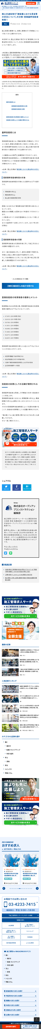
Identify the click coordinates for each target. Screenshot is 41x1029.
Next (37, 888)
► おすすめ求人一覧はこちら (11, 849)
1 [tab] (10, 889)
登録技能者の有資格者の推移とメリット (17, 117)
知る (6, 765)
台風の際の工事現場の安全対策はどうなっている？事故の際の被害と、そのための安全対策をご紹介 (21, 570)
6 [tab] (21, 889)
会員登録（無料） (31, 3)
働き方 (8, 746)
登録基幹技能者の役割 (18, 109)
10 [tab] (30, 889)
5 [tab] (19, 889)
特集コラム (8, 773)
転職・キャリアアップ (13, 750)
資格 (8, 761)
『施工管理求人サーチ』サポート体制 (20, 915)
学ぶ (26, 6)
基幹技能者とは (10, 102)
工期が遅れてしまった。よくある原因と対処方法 (18, 575)
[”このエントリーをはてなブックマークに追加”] (27, 487)
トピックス (8, 769)
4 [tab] (17, 889)
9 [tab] (28, 889)
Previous (4, 888)
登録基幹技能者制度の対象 (19, 106)
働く (6, 742)
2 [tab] (12, 889)
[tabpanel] (11, 869)
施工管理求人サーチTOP (7, 6)
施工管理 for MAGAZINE (18, 6)
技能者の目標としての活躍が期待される (17, 120)
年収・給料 (9, 754)
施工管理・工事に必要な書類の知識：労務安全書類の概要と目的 (21, 579)
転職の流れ (20, 920)
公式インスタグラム (12, 549)
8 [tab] (26, 889)
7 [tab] (24, 889)
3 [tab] (14, 889)
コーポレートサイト (12, 546)
